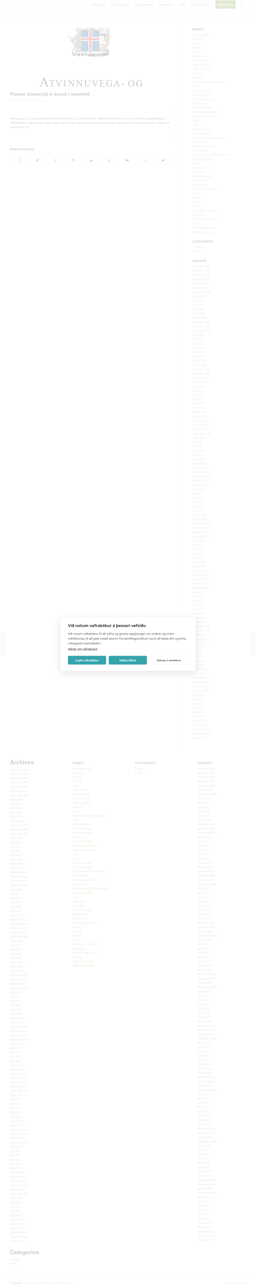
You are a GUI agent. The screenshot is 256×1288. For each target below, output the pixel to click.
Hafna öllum (127, 660)
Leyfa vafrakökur (87, 660)
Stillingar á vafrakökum (169, 660)
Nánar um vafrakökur (83, 649)
